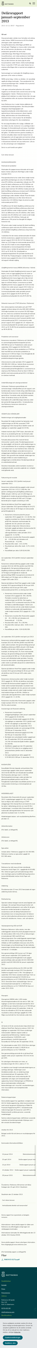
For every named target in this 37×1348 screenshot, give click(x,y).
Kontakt (3, 1285)
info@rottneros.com (7, 1312)
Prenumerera (5, 1293)
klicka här (17, 1332)
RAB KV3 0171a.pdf (12, 1259)
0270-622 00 (6, 1308)
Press (3, 1289)
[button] (34, 3)
